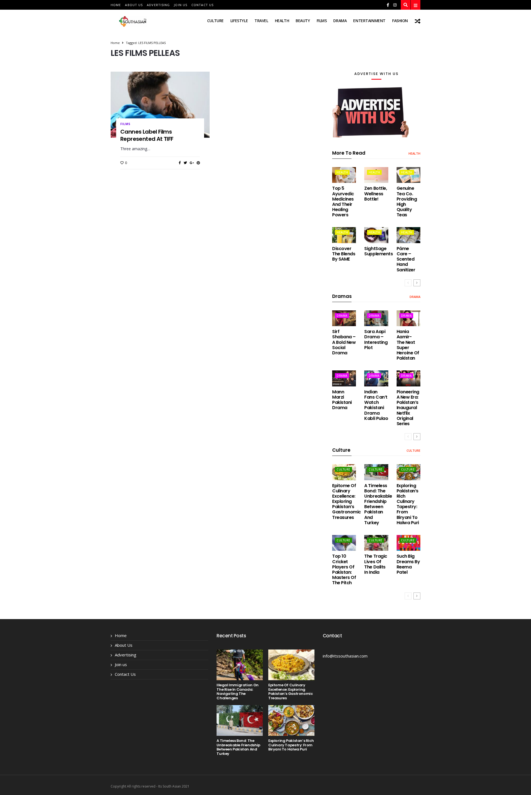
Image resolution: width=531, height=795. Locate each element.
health (282, 20)
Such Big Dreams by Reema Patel (408, 564)
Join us (180, 5)
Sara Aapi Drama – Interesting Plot (375, 339)
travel (261, 20)
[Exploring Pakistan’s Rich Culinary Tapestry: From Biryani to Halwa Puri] (408, 472)
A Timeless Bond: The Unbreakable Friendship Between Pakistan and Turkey (378, 504)
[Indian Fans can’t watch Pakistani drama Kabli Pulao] (376, 378)
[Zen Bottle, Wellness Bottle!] (376, 175)
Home (116, 5)
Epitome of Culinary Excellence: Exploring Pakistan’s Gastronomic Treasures (346, 501)
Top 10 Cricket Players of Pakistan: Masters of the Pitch (344, 569)
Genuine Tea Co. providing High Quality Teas (407, 201)
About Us (134, 5)
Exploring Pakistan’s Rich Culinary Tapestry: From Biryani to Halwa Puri (408, 504)
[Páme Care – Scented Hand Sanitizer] (408, 235)
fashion (400, 20)
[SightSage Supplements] (376, 235)
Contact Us (202, 5)
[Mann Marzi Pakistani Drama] (344, 378)
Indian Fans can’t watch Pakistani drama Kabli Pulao (376, 405)
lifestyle (239, 20)
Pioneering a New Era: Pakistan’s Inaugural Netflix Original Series (408, 408)
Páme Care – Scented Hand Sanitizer (406, 259)
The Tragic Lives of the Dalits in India (375, 564)
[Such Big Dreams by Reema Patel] (408, 543)
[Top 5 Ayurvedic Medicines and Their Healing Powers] (344, 175)
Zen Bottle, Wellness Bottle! (375, 193)
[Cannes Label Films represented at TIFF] (160, 104)
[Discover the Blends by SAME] (344, 235)
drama (340, 20)
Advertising (158, 5)
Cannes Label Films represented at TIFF (146, 135)
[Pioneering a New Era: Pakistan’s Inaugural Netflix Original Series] (408, 378)
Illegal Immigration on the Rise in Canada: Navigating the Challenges (237, 691)
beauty (303, 20)
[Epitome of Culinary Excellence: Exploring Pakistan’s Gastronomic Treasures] (344, 472)
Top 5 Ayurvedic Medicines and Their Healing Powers (343, 201)
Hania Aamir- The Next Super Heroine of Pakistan (408, 344)
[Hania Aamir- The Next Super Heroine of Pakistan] (408, 318)
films (322, 20)
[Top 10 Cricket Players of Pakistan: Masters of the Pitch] (344, 543)
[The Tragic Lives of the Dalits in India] (376, 543)
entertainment (369, 20)
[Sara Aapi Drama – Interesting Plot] (376, 318)
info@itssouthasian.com (345, 656)
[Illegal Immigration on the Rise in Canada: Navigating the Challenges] (240, 664)
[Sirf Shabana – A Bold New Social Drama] (344, 318)
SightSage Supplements (378, 251)
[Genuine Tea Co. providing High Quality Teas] (408, 175)
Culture (215, 20)
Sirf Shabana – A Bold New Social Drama (344, 342)
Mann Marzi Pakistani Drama (342, 400)
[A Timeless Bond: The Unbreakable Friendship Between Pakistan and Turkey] (376, 472)
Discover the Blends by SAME (343, 253)
